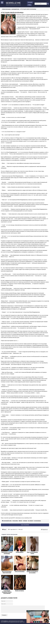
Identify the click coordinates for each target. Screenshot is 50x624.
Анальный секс (15, 9)
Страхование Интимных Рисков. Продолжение (7, 592)
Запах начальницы (20, 571)
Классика (15, 520)
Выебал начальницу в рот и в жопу (32, 572)
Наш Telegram (25, 524)
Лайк (5, 529)
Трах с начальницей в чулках (32, 553)
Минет (20, 520)
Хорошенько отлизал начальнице (6, 553)
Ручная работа (19, 552)
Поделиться (45, 529)
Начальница (37, 520)
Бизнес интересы (19, 590)
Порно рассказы (6, 9)
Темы (29, 4)
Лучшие (30, 2)
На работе (30, 520)
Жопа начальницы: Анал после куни (7, 572)
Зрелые (25, 520)
